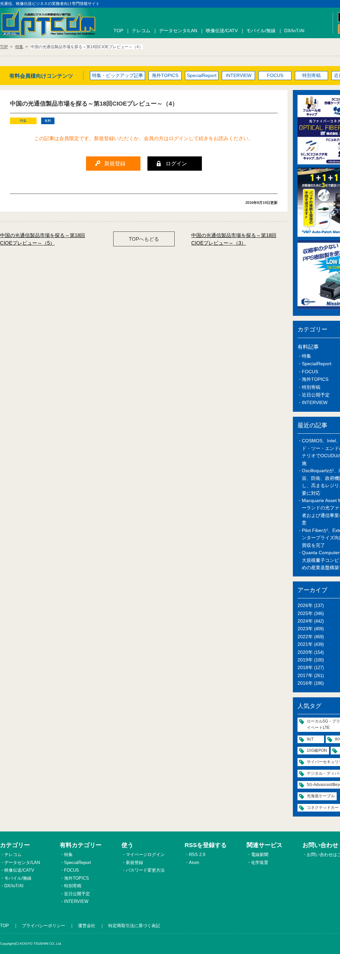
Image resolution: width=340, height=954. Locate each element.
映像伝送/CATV (222, 30)
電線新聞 (259, 854)
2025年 (305, 613)
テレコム (141, 30)
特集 (306, 356)
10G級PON (317, 750)
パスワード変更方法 (145, 870)
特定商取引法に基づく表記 (134, 925)
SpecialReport (201, 75)
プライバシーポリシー (43, 925)
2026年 (305, 605)
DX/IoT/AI (294, 30)
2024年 (305, 621)
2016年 (305, 683)
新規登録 (134, 862)
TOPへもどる (144, 239)
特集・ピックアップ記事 (117, 75)
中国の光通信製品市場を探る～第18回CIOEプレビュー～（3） (233, 239)
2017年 (305, 675)
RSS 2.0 (197, 854)
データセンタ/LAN (178, 30)
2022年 (305, 636)
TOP (118, 30)
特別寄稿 (311, 75)
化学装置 (259, 862)
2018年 (305, 667)
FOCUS (275, 75)
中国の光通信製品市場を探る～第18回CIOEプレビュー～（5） (42, 239)
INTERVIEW (238, 75)
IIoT (310, 739)
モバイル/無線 (261, 30)
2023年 (305, 628)
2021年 (305, 644)
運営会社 (86, 925)
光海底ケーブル (321, 796)
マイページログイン (145, 854)
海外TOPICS (165, 75)
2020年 (305, 652)
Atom (194, 862)
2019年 (305, 659)
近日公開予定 (316, 394)
